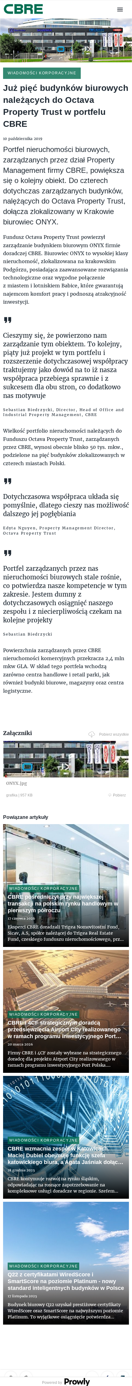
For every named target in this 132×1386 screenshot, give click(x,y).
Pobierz (119, 795)
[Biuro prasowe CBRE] (24, 14)
